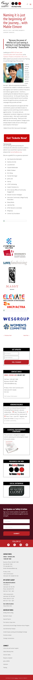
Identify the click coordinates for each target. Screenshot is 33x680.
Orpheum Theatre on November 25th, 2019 (15, 57)
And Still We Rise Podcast (9, 628)
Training (5, 667)
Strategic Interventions (8, 638)
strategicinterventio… (19, 418)
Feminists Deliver (7, 635)
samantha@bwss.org (16, 152)
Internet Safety (6, 654)
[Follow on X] (14, 545)
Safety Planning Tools (8, 651)
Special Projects (7, 619)
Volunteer (5, 664)
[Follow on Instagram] (20, 545)
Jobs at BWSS (6, 661)
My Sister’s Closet (7, 616)
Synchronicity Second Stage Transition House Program (16, 625)
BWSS (16, 678)
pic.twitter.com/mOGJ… (10, 420)
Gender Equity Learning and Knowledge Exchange (15, 632)
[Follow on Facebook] (8, 545)
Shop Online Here (7, 606)
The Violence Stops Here (9, 622)
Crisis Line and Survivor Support (10, 648)
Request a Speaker (7, 658)
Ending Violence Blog (8, 612)
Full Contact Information (10, 396)
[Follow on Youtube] (27, 545)
